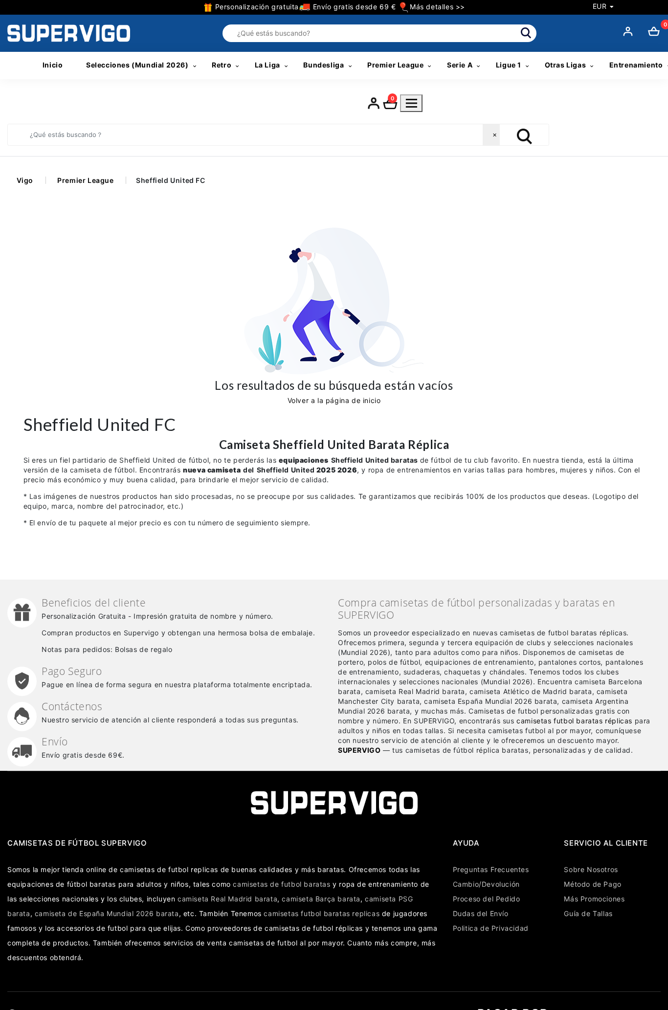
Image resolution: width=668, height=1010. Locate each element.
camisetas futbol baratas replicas (321, 913)
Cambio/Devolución (486, 884)
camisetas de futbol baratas (281, 884)
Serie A (459, 65)
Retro (221, 65)
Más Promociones (594, 899)
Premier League (395, 65)
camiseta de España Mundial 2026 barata (107, 913)
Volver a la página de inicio (334, 400)
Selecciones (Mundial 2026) (137, 65)
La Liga (267, 65)
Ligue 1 (508, 65)
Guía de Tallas (588, 913)
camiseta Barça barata (321, 899)
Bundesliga (323, 65)
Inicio (53, 65)
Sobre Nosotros (591, 869)
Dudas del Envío (481, 913)
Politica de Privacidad (491, 928)
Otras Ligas (565, 65)
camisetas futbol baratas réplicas (574, 721)
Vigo (25, 180)
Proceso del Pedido (486, 899)
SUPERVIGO (359, 750)
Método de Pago (592, 884)
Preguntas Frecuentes (491, 869)
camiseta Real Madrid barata (227, 899)
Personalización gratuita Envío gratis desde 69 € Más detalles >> (339, 6)
